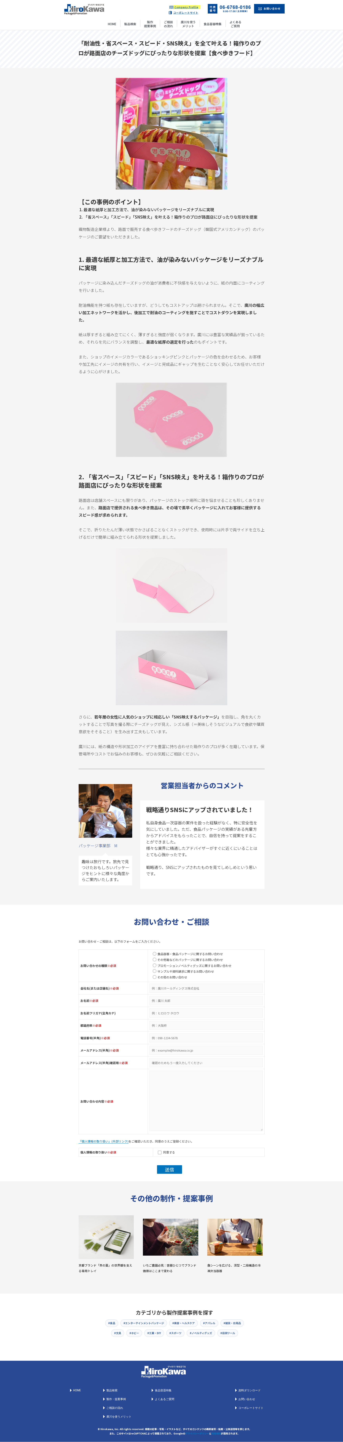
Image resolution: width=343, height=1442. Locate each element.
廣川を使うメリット (188, 24)
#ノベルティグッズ (201, 1333)
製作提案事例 (150, 24)
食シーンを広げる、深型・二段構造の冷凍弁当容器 (234, 1268)
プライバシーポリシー (197, 1433)
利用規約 (216, 1433)
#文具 (117, 1333)
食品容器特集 (213, 24)
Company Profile (186, 7)
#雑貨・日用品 (232, 1323)
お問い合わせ (246, 1399)
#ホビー (134, 1333)
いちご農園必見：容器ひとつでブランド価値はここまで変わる (169, 1268)
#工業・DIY (154, 1333)
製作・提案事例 (116, 1399)
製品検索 (130, 24)
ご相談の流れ (168, 24)
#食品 (111, 1323)
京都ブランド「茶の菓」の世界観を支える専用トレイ (105, 1268)
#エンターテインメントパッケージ (143, 1323)
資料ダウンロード (249, 1390)
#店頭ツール (227, 1333)
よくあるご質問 (235, 24)
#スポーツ (175, 1333)
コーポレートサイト (185, 13)
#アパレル (209, 1323)
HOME (112, 24)
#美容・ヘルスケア (183, 1323)
